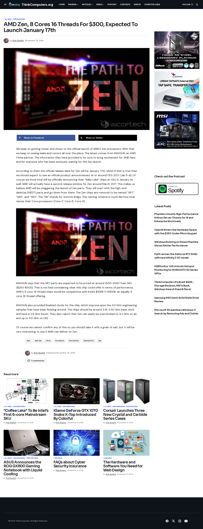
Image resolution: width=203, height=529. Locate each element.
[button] (5, 4)
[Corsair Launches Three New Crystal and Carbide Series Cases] (126, 391)
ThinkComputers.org (37, 4)
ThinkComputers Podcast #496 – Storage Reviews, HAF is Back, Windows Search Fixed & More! (174, 285)
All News (8, 19)
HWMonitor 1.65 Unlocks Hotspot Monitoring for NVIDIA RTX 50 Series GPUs (176, 270)
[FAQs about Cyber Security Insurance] (76, 443)
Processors (74, 341)
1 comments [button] (37, 360)
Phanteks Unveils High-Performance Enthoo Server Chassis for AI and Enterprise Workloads (176, 218)
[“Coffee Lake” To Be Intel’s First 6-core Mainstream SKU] (27, 391)
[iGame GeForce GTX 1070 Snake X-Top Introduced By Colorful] (76, 391)
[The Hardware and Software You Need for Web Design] (126, 443)
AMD (28, 341)
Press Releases (132, 406)
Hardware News (19, 19)
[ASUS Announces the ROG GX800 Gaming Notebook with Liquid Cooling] (27, 443)
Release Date (89, 341)
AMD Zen (38, 341)
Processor (59, 341)
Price (48, 341)
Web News (58, 458)
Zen (99, 341)
